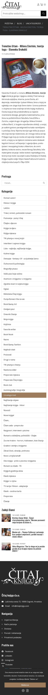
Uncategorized (33, 23)
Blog (19, 23)
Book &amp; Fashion (12, 344)
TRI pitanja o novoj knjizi (14, 238)
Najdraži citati (9, 349)
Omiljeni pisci (9, 309)
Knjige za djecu (10, 228)
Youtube (9, 664)
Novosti (7, 410)
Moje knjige (8, 319)
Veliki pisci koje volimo (13, 274)
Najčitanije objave (11, 400)
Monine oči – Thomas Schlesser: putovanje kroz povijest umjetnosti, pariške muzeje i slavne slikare (28, 534)
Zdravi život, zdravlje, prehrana (16, 451)
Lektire (6, 208)
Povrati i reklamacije (12, 633)
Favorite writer (10, 329)
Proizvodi (7, 354)
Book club (8, 385)
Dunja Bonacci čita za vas (14, 299)
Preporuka (8, 496)
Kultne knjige (9, 253)
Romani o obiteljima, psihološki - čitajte (20, 435)
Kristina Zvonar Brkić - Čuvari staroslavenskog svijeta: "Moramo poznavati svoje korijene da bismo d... (28, 520)
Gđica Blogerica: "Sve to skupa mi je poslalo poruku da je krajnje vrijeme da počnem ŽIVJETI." (28, 548)
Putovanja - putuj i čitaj (13, 218)
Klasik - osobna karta (12, 491)
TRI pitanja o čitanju (12, 365)
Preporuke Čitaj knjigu (13, 380)
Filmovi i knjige (10, 203)
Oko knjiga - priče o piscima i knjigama (20, 461)
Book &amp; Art (10, 304)
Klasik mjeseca (10, 476)
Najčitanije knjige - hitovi (14, 405)
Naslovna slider (10, 370)
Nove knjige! (9, 415)
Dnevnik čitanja (10, 314)
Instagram (9, 660)
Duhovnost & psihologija (14, 263)
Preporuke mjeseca (12, 375)
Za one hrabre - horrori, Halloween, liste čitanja (23, 440)
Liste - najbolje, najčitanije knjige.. (18, 248)
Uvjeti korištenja (11, 620)
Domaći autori (10, 198)
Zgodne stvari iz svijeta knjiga (16, 284)
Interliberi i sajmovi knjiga (14, 243)
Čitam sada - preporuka (13, 425)
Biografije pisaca (10, 269)
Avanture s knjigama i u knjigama (17, 279)
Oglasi (6, 289)
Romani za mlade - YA (12, 466)
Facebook (9, 651)
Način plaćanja (10, 624)
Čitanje (6, 501)
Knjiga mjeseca (10, 233)
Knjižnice (7, 324)
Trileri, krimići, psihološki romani (17, 213)
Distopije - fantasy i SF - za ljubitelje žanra (21, 258)
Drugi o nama (9, 360)
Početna (9, 23)
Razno (6, 339)
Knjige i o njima (10, 481)
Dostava (7, 628)
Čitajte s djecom (10, 223)
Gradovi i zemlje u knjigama (15, 445)
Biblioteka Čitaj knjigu (13, 294)
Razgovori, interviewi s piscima (16, 430)
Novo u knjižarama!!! (12, 456)
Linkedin (8, 656)
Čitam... (6, 420)
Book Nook (8, 334)
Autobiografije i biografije (14, 390)
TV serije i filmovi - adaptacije (16, 486)
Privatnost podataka (12, 637)
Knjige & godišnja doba (13, 471)
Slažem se (25, 685)
